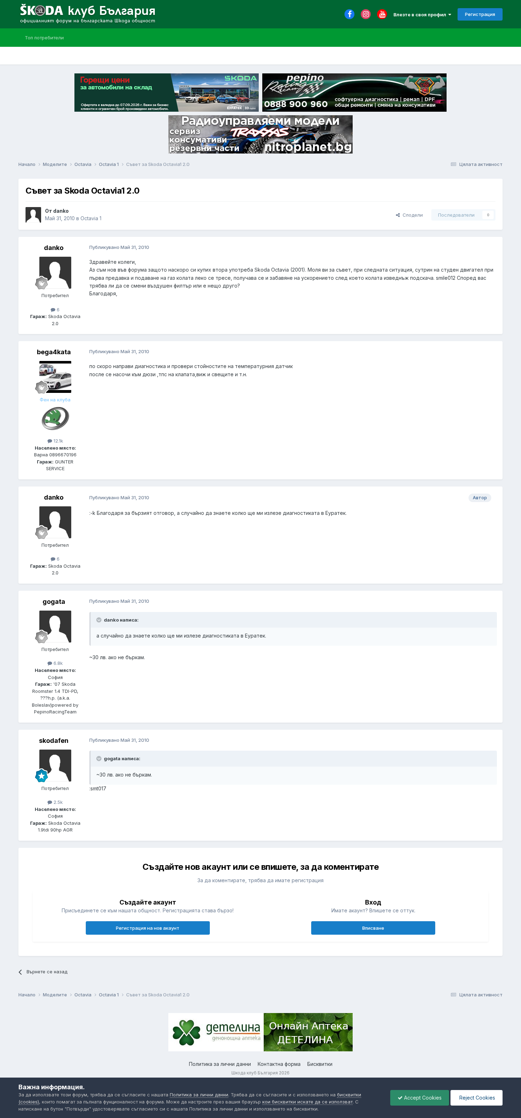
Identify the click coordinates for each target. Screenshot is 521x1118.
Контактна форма (279, 1064)
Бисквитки (319, 1064)
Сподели (411, 215)
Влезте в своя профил (420, 14)
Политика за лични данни (220, 1064)
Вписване (373, 928)
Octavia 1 (90, 218)
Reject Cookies (476, 1098)
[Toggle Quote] (99, 620)
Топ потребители (44, 37)
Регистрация (480, 14)
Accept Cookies (422, 1098)
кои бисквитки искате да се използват (307, 1102)
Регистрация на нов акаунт (147, 928)
